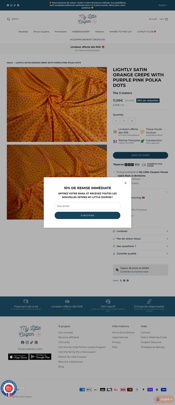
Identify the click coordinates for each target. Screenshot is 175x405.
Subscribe (87, 215)
